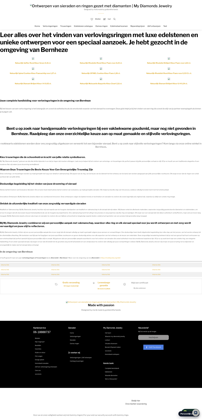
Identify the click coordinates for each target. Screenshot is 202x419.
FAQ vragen (38, 356)
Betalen (37, 338)
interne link (5, 265)
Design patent (39, 360)
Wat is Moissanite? (111, 379)
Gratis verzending (71, 282)
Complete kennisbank (112, 368)
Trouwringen (65, 26)
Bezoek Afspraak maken (113, 347)
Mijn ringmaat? (40, 342)
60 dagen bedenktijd (71, 286)
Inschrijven (153, 337)
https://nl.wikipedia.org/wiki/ (111, 258)
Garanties (38, 349)
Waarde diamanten (111, 375)
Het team (108, 333)
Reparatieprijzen (137, 26)
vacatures (38, 374)
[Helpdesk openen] (195, 412)
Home (37, 26)
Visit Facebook (155, 347)
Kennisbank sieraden (42, 363)
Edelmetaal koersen (119, 26)
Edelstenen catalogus (83, 26)
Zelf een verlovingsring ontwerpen (46, 367)
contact (107, 340)
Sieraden (73, 340)
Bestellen (38, 345)
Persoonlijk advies (188, 414)
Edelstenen (108, 372)
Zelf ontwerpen (154, 26)
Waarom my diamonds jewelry (115, 336)
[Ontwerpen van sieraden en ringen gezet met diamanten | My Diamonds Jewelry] (101, 5)
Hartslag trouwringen (77, 361)
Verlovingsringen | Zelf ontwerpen (81, 357)
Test (165, 26)
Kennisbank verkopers (112, 354)
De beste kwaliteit (104, 289)
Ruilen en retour (40, 352)
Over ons (38, 370)
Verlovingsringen (50, 26)
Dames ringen (102, 26)
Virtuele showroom (111, 343)
